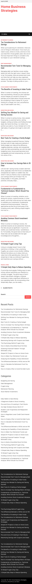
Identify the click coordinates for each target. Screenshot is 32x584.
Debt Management (6, 63)
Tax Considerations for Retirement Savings (14, 309)
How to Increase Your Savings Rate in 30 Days (15, 325)
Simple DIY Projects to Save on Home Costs (14, 353)
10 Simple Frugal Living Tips (11, 244)
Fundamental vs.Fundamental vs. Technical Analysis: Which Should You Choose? (15, 191)
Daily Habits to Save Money (9, 399)
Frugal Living (5, 264)
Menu (5, 34)
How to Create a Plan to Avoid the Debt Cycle (15, 369)
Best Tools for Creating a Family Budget (15, 138)
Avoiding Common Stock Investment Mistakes (15, 332)
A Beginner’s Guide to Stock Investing (12, 401)
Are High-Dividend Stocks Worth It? (12, 407)
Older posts (7, 288)
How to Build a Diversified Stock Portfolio (14, 346)
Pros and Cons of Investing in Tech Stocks (14, 404)
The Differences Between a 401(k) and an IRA (15, 361)
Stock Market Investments (9, 87)
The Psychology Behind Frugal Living (12, 343)
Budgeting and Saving (7, 110)
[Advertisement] (16, 23)
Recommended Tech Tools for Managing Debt (15, 312)
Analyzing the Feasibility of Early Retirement (15, 359)
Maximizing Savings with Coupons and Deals (15, 340)
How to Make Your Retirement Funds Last (14, 356)
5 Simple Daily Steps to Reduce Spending (16, 267)
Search (3, 294)
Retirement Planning (7, 40)
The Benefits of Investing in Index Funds (16, 89)
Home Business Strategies (13, 9)
